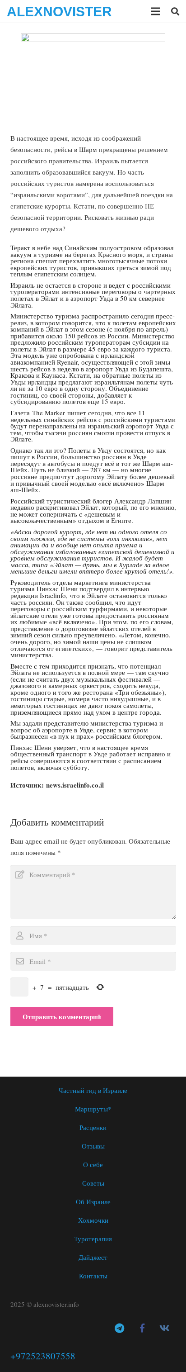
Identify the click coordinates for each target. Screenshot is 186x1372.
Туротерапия (93, 1238)
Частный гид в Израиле (93, 1090)
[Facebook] (142, 1328)
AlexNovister (59, 11)
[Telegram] (119, 1328)
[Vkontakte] (164, 1328)
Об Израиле (93, 1201)
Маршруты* (93, 1108)
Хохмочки (93, 1220)
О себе (93, 1164)
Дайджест (93, 1257)
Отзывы (93, 1145)
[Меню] (156, 11)
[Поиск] (175, 11)
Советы (93, 1182)
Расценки (93, 1127)
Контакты (93, 1275)
